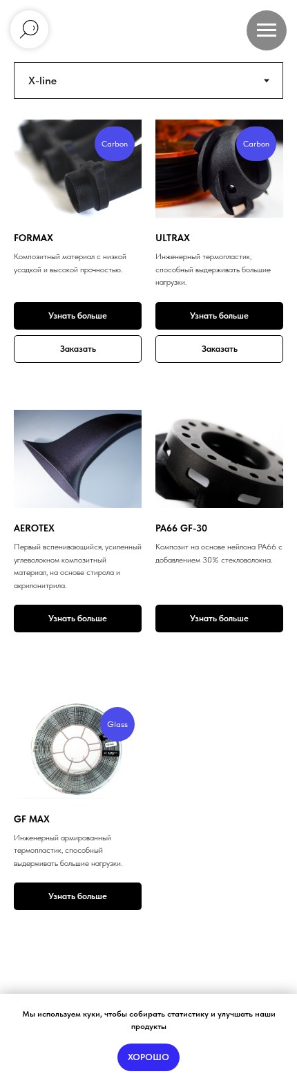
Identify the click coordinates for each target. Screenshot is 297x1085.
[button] (78, 349)
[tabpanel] (148, 394)
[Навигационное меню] (266, 30)
